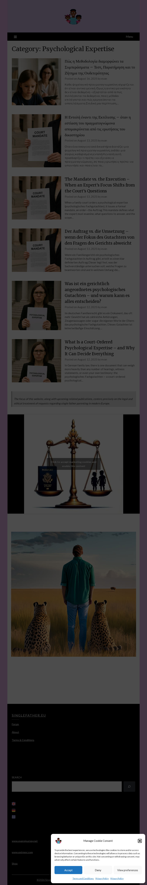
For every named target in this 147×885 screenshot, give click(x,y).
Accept (68, 870)
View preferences (127, 870)
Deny (98, 870)
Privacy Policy (102, 878)
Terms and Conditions (83, 878)
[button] (140, 841)
